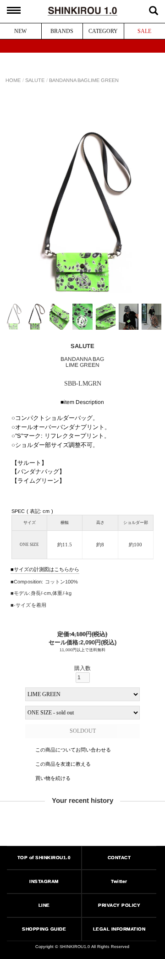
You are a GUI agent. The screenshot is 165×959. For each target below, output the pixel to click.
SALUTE (34, 80)
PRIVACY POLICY (120, 905)
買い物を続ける (52, 777)
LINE (44, 905)
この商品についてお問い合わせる (72, 749)
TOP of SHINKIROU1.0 (44, 857)
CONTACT (119, 857)
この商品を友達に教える (62, 764)
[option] (82, 212)
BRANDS (61, 31)
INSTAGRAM (44, 881)
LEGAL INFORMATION (119, 929)
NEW (20, 31)
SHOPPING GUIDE (44, 929)
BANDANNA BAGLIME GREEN (84, 80)
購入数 (82, 668)
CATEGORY (103, 31)
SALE (144, 31)
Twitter (119, 881)
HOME (13, 80)
